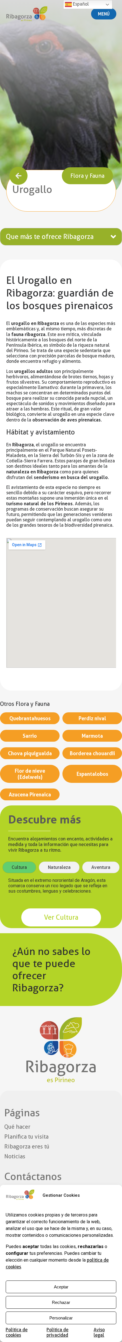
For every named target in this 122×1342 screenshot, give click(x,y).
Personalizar (61, 1317)
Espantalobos (92, 774)
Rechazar (61, 1302)
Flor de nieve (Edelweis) (30, 774)
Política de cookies (17, 1332)
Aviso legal (99, 1332)
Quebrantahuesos (30, 718)
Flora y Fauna (87, 175)
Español (80, 4)
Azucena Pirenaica (30, 794)
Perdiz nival (92, 718)
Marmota (92, 736)
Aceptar (61, 1286)
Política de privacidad (57, 1332)
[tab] (19, 867)
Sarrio (30, 736)
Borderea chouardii (92, 753)
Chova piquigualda (30, 753)
